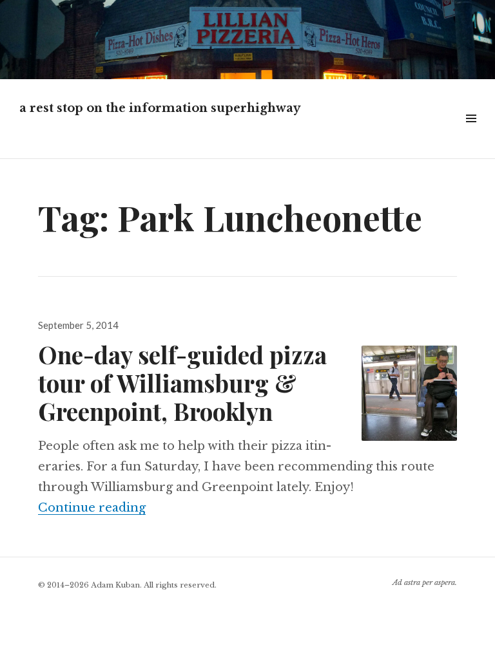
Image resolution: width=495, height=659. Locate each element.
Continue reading (92, 508)
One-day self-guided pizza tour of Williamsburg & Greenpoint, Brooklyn (182, 383)
